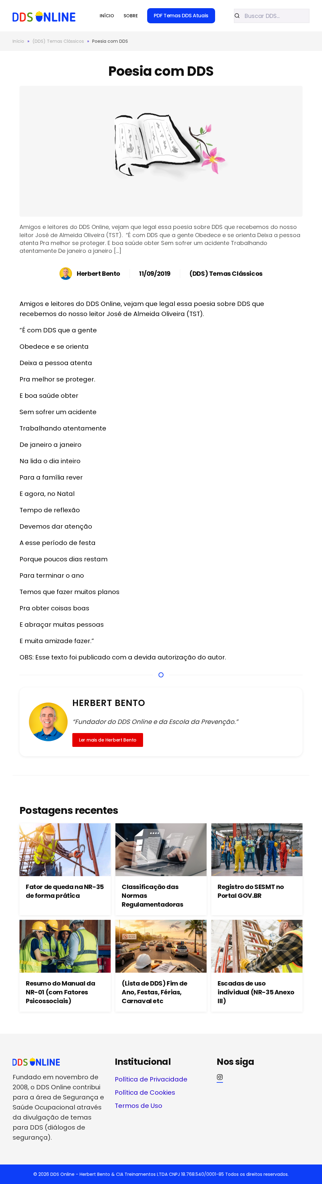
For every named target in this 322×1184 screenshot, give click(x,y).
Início (107, 16)
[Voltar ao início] (44, 15)
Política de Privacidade (151, 1079)
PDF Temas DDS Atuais (181, 15)
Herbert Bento (98, 273)
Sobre (131, 16)
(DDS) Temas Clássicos (226, 273)
